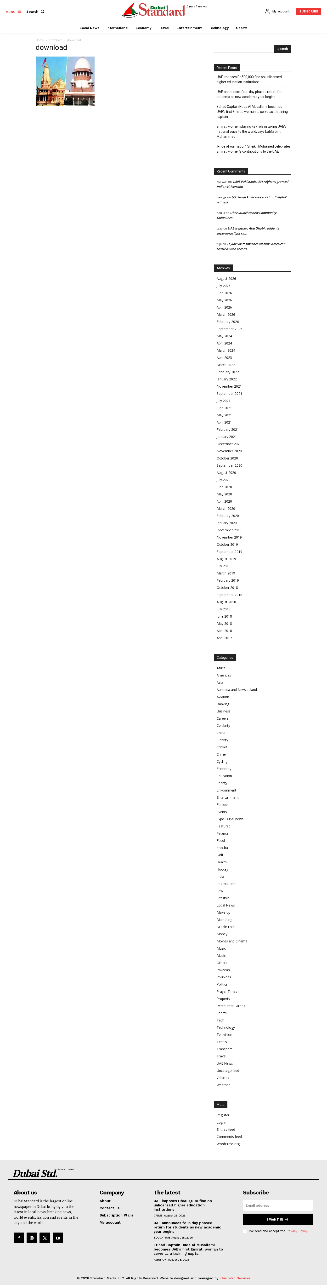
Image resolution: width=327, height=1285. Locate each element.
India (220, 876)
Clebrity (222, 740)
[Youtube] (58, 1238)
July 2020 (224, 479)
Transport (224, 1049)
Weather (223, 1085)
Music (221, 948)
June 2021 (224, 408)
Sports (222, 1013)
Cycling (222, 761)
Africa (221, 668)
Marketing (224, 919)
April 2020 (224, 501)
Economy (224, 768)
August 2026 (226, 278)
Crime (221, 754)
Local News (226, 905)
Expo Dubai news (230, 819)
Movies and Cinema (232, 941)
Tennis (222, 1041)
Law (220, 891)
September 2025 (229, 329)
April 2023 (224, 357)
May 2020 (224, 494)
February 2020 (228, 515)
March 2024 (226, 350)
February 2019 (228, 580)
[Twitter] (44, 1238)
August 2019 (226, 558)
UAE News (225, 1063)
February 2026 (228, 321)
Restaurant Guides (231, 1006)
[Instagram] (32, 1238)
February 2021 (228, 429)
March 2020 (226, 508)
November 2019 (229, 537)
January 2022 (227, 379)
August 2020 (226, 472)
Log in (221, 1122)
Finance (223, 833)
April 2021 (224, 422)
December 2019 (229, 530)
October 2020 (227, 458)
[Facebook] (19, 1238)
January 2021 (227, 436)
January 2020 (227, 523)
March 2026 (226, 314)
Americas (224, 675)
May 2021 (224, 415)
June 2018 (224, 616)
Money (222, 934)
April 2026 (224, 307)
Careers (223, 718)
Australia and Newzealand (237, 689)
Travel (221, 1056)
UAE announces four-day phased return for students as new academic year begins (249, 94)
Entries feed (226, 1129)
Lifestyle (223, 898)
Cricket (222, 747)
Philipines (224, 977)
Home (40, 40)
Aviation (223, 696)
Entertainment (228, 797)
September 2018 (229, 594)
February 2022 (228, 372)
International (226, 883)
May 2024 (224, 336)
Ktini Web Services (235, 1278)
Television (224, 1034)
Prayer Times (227, 991)
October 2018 (227, 587)
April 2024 (224, 343)
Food (221, 840)
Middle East (226, 926)
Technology (226, 1027)
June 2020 (224, 487)
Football (223, 847)
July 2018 (224, 609)
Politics (222, 984)
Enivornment (226, 790)
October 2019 (227, 544)
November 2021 (229, 386)
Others (222, 962)
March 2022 (226, 364)
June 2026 (224, 293)
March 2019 (226, 573)
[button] (36, 11)
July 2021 (224, 400)
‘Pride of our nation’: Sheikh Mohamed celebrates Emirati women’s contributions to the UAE (254, 148)
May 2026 (224, 300)
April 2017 (224, 638)
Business (224, 711)
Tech (220, 1020)
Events (222, 811)
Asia (220, 682)
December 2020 (229, 444)
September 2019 (229, 551)
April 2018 (224, 630)
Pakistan (223, 970)
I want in (275, 1219)
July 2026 (224, 285)
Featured (224, 826)
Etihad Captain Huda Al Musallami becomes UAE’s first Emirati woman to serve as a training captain (252, 112)
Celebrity (223, 725)
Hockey (222, 869)
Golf (220, 855)
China (221, 732)
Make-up (223, 912)
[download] (65, 104)
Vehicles (223, 1077)
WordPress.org (228, 1144)
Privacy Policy (297, 1231)
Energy (222, 783)
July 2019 (224, 566)
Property (223, 998)
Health (222, 862)
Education (224, 776)
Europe (222, 804)
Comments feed (229, 1136)
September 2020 (229, 465)
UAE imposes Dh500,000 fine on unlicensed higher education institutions (249, 79)
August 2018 (226, 602)
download (55, 40)
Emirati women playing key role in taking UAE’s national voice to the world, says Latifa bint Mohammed (251, 131)
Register (223, 1115)
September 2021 (229, 393)
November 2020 (229, 451)
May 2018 (224, 623)
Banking (223, 704)
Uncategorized (228, 1070)
